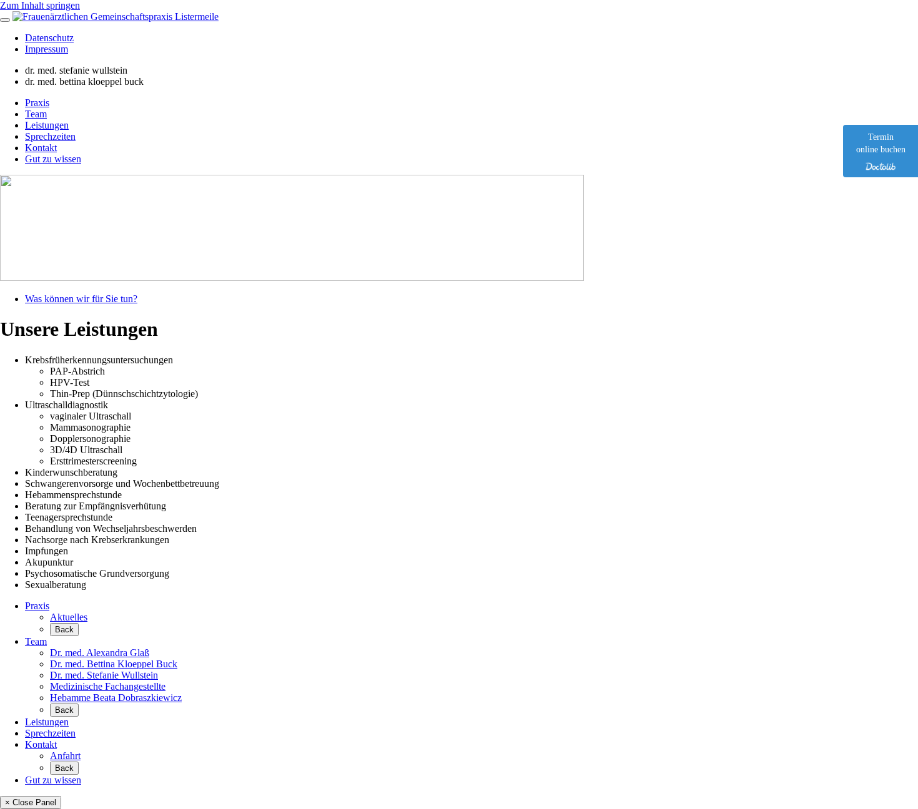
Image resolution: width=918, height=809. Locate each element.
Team (36, 114)
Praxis (37, 102)
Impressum (46, 49)
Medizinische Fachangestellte (107, 686)
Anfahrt (65, 755)
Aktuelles (68, 617)
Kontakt (41, 147)
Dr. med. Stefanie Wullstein (104, 675)
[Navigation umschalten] (5, 20)
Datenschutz (49, 37)
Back (64, 629)
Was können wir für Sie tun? (81, 298)
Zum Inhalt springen (40, 5)
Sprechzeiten (50, 136)
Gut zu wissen (53, 159)
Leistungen (47, 125)
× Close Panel (30, 802)
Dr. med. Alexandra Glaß (99, 652)
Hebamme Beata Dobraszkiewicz (116, 697)
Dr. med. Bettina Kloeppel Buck (113, 664)
